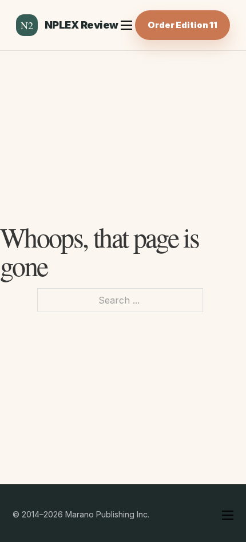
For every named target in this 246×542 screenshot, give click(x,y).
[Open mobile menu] (126, 25)
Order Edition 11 (182, 24)
